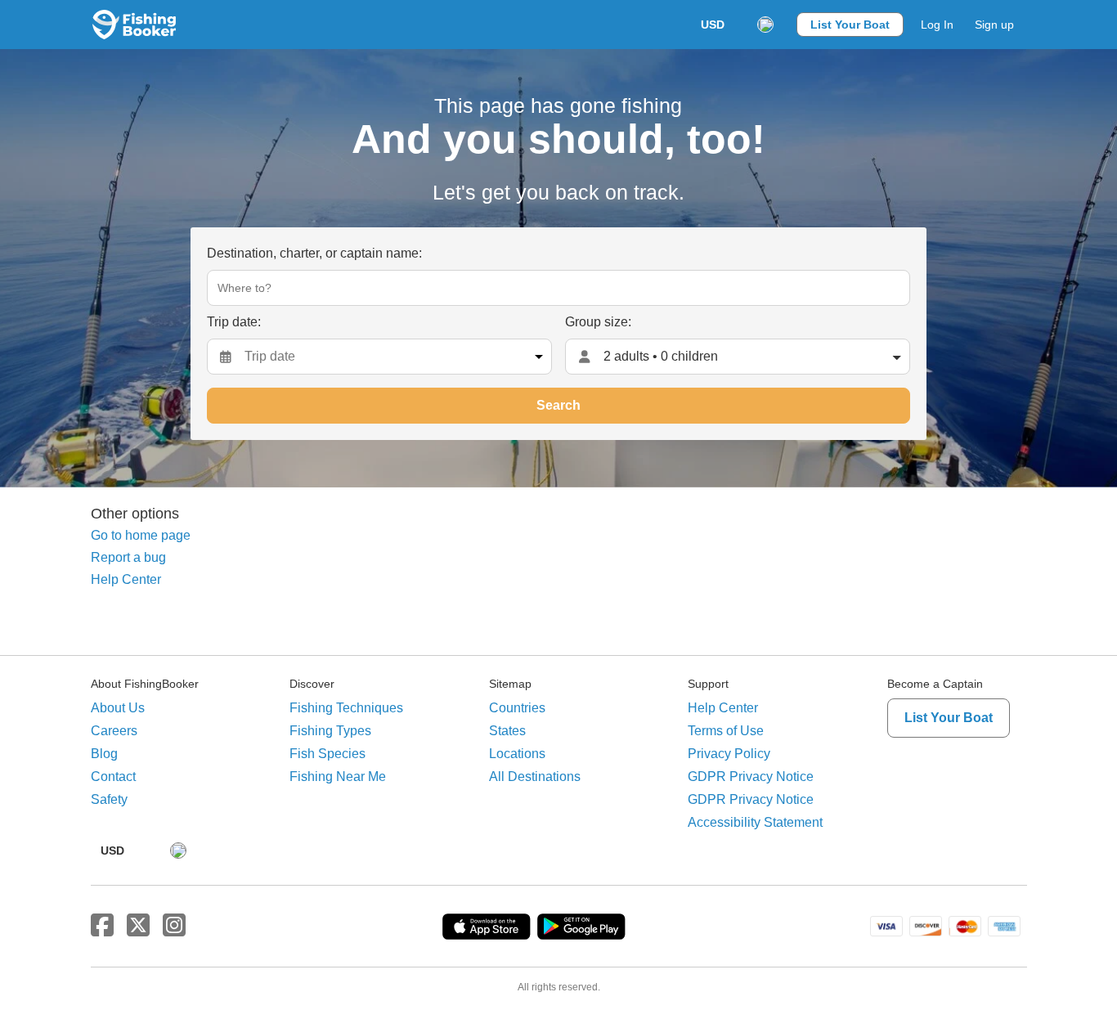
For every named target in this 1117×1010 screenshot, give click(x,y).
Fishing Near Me (337, 776)
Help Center (126, 579)
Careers (114, 731)
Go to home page (141, 535)
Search (558, 405)
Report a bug (128, 557)
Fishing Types (330, 731)
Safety (109, 799)
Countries (517, 708)
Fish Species (327, 754)
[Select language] (765, 24)
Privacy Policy (729, 754)
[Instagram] (174, 925)
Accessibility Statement (755, 822)
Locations (517, 754)
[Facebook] (102, 925)
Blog (104, 754)
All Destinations (535, 776)
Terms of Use (726, 731)
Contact (113, 776)
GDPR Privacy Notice (751, 776)
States (507, 731)
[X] (138, 925)
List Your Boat (850, 24)
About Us (118, 708)
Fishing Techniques (346, 708)
